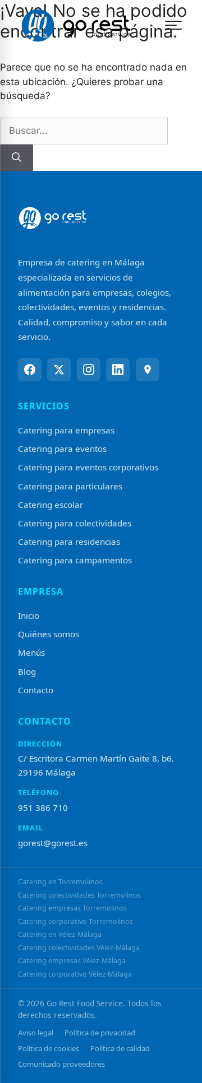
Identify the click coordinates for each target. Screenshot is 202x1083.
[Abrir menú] (173, 25)
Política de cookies (48, 1048)
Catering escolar (50, 504)
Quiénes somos (48, 633)
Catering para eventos (62, 448)
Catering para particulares (70, 486)
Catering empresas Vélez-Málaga (72, 960)
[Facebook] (30, 369)
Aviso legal (35, 1033)
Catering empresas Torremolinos (72, 908)
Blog (27, 671)
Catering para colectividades (74, 523)
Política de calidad (120, 1048)
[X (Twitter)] (59, 369)
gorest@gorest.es (53, 842)
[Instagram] (88, 369)
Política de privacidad (100, 1033)
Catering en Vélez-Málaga (60, 934)
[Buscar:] (84, 130)
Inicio (28, 615)
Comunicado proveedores (61, 1064)
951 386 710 (43, 807)
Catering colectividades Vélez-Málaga (79, 948)
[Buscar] (16, 157)
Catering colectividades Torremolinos (79, 895)
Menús (31, 652)
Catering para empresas (66, 430)
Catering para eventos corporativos (88, 467)
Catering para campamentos (75, 560)
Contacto (35, 689)
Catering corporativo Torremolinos (75, 921)
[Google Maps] (147, 369)
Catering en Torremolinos (60, 881)
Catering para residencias (69, 541)
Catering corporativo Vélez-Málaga (75, 974)
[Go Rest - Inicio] (76, 25)
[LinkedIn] (118, 369)
